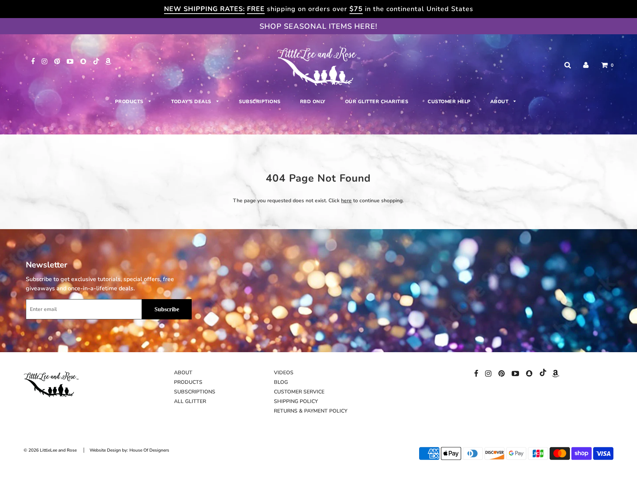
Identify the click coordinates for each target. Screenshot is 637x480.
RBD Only (313, 101)
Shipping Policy (296, 401)
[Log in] (586, 65)
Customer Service (299, 391)
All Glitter (190, 401)
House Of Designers (149, 450)
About (500, 101)
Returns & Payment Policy (310, 410)
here (346, 200)
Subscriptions (260, 101)
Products (130, 101)
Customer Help (449, 101)
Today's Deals (192, 101)
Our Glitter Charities (376, 101)
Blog (281, 382)
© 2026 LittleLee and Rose (50, 450)
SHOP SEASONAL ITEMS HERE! (318, 26)
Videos (283, 372)
